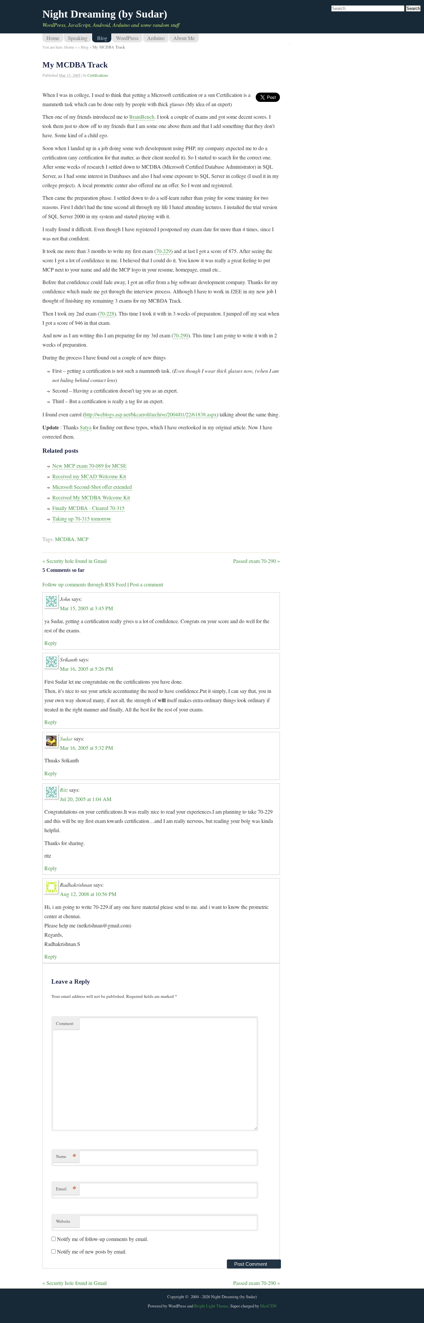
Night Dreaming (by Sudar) (104, 14)
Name (66, 1156)
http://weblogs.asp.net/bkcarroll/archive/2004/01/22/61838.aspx (150, 414)
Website (63, 1221)
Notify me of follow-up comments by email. (102, 1238)
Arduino (156, 37)
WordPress (127, 37)
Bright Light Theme (211, 1306)
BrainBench (141, 116)
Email (66, 1188)
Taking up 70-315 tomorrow (81, 518)
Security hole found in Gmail (74, 560)
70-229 (163, 250)
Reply (50, 642)
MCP (82, 538)
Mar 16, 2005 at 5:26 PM (86, 668)
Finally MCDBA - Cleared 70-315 (88, 507)
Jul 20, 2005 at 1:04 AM (85, 798)
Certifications (97, 75)
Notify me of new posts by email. (92, 1251)
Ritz (64, 789)
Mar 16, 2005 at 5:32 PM (86, 747)
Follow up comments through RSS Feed (84, 584)
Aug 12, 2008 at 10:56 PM (88, 893)
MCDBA (65, 538)
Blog (102, 37)
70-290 (180, 335)
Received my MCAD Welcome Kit (89, 476)
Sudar (66, 738)
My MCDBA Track (75, 65)
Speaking (77, 37)
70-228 (106, 313)
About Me (184, 37)
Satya (85, 427)
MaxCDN (268, 1306)
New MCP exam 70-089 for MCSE (89, 465)
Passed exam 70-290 (256, 560)
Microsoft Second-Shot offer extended (92, 486)
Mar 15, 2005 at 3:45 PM (86, 608)
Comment (65, 1023)
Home (52, 37)
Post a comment (146, 584)
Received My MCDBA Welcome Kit (91, 497)
